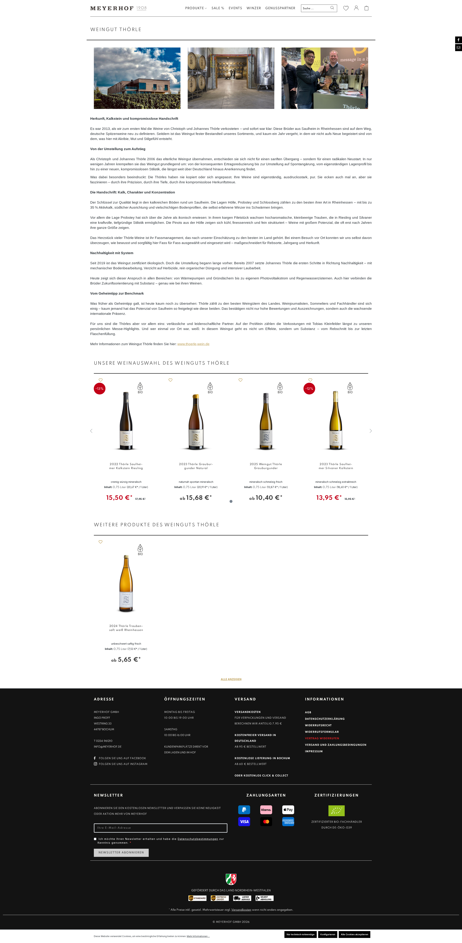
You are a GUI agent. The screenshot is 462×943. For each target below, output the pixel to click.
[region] (231, 431)
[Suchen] (332, 8)
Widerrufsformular (322, 732)
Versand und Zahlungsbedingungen (336, 745)
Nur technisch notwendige (301, 934)
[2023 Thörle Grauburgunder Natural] (126, 416)
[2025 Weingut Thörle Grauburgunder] (196, 416)
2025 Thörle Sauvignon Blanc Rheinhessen (336, 468)
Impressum (314, 751)
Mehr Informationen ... (198, 936)
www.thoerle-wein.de (193, 344)
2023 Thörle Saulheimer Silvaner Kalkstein (266, 466)
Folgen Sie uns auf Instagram (123, 764)
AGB (308, 712)
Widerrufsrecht (318, 725)
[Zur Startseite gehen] (117, 8)
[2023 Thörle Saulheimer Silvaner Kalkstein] (266, 416)
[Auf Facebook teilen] (458, 39)
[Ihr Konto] (356, 8)
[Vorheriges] (91, 431)
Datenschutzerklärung (325, 719)
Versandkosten (241, 910)
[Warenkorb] (366, 8)
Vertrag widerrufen (322, 738)
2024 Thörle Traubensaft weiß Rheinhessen (126, 628)
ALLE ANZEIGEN (231, 679)
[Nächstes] (371, 431)
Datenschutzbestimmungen (198, 838)
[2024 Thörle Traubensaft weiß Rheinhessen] (126, 578)
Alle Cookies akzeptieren (354, 934)
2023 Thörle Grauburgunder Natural (126, 466)
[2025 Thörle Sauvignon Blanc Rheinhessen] (336, 416)
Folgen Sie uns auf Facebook (122, 758)
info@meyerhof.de (107, 747)
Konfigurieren (327, 934)
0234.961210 (104, 741)
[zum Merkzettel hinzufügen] (100, 379)
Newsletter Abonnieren (121, 852)
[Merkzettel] (346, 8)
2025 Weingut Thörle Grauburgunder (196, 466)
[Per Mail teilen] (458, 47)
